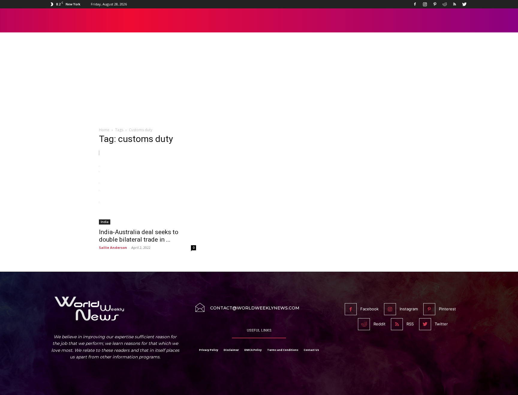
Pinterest (447, 308)
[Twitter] (464, 4)
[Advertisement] (259, 83)
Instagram (409, 308)
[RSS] (454, 4)
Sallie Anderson (113, 247)
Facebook (369, 308)
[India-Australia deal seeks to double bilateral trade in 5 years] (147, 187)
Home (104, 129)
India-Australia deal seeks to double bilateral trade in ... (138, 235)
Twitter (441, 323)
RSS (410, 323)
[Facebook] (414, 4)
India (105, 222)
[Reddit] (444, 4)
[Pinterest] (434, 4)
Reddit (380, 323)
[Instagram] (424, 4)
